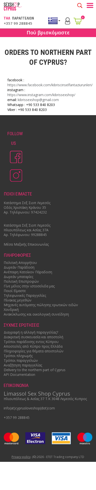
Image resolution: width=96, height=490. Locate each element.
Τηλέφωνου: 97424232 (28, 212)
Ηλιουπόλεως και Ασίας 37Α (26, 230)
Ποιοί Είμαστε (15, 290)
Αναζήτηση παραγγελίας (23, 365)
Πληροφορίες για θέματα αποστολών (34, 351)
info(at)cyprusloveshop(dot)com (29, 408)
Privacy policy (21, 457)
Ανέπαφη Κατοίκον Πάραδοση (28, 272)
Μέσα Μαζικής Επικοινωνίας (26, 244)
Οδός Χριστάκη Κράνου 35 (25, 207)
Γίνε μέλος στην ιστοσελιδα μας (29, 286)
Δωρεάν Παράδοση (19, 267)
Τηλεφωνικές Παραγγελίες (25, 295)
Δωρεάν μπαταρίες (18, 276)
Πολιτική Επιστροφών (21, 281)
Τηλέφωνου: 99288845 (28, 234)
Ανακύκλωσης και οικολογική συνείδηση (36, 314)
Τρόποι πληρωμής (18, 355)
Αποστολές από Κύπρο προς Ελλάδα (33, 346)
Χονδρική (11, 309)
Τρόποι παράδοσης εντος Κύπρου (31, 341)
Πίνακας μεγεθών (18, 300)
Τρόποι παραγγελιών (21, 360)
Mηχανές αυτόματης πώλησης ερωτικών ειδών (41, 304)
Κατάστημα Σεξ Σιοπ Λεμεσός (27, 202)
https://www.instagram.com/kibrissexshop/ (41, 94)
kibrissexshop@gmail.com (38, 99)
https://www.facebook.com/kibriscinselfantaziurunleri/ (50, 85)
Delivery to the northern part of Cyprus (34, 369)
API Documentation (19, 374)
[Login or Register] (67, 20)
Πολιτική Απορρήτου (20, 262)
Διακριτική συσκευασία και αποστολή (33, 337)
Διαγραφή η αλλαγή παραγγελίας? (31, 332)
